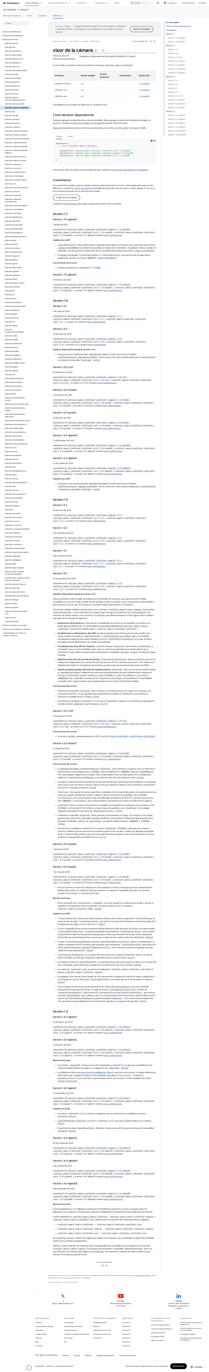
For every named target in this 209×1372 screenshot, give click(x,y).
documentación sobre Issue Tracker (78, 204)
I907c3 (61, 982)
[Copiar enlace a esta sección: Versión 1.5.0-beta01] (78, 867)
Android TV (97, 1338)
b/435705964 (136, 736)
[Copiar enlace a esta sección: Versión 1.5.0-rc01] (75, 711)
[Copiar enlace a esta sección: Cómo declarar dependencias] (96, 115)
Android (38, 1322)
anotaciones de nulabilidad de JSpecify (97, 1072)
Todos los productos (127, 1355)
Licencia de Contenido (142, 1275)
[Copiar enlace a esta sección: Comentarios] (73, 180)
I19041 (143, 1001)
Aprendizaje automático (73, 1326)
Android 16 (126, 1326)
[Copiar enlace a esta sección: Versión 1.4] (70, 1011)
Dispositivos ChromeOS (102, 1330)
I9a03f (148, 801)
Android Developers (60, 41)
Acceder (202, 3)
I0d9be (88, 697)
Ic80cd (124, 1068)
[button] (16, 36)
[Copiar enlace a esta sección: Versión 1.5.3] (69, 505)
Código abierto (41, 1334)
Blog (37, 1342)
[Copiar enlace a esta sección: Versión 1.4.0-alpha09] (79, 1161)
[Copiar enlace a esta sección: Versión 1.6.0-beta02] (79, 390)
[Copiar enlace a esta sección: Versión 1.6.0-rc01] (75, 367)
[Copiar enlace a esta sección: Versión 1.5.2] (69, 528)
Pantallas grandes (100, 1322)
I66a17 (138, 251)
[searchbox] (16, 23)
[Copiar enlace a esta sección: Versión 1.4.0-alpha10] (79, 1138)
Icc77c (104, 704)
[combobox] (142, 3)
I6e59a (72, 1131)
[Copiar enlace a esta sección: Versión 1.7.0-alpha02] (79, 219)
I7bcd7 (61, 1081)
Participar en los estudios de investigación (190, 1339)
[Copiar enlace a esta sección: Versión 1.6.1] (69, 306)
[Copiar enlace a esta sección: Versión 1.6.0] (69, 329)
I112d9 (92, 788)
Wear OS (96, 1326)
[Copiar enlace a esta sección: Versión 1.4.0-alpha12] (79, 1040)
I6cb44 (99, 972)
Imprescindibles (32, 3)
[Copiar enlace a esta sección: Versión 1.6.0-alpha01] (79, 458)
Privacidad (68, 1338)
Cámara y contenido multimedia (76, 1334)
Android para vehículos (102, 1334)
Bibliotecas (58, 16)
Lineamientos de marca (64, 1366)
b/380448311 (123, 736)
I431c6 (72, 1116)
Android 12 (126, 1342)
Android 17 (126, 1322)
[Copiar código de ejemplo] (154, 140)
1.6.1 (82, 84)
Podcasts (38, 1346)
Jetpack (24, 10)
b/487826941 (110, 258)
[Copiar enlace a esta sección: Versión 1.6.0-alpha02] (79, 435)
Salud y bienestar (70, 1330)
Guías (29, 16)
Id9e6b (137, 965)
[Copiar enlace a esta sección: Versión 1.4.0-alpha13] (79, 1017)
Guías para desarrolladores (161, 1329)
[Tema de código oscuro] (151, 140)
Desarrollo (81, 3)
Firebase (88, 1355)
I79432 (95, 697)
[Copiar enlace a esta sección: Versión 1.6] (70, 300)
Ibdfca (114, 736)
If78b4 (97, 268)
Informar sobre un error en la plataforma (191, 1323)
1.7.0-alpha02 (144, 84)
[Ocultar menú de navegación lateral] (29, 1367)
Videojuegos (69, 1322)
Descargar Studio (158, 1336)
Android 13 (126, 1338)
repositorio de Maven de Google (86, 123)
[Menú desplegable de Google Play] (108, 3)
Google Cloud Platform (105, 1355)
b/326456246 (71, 1081)
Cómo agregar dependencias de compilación (128, 170)
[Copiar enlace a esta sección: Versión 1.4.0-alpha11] (79, 1088)
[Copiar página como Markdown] (103, 51)
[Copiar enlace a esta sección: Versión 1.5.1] (69, 550)
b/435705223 (148, 736)
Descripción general (11, 16)
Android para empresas (44, 1326)
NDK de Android (157, 1340)
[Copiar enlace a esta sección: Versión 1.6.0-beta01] (78, 412)
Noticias (38, 1338)
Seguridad (39, 1330)
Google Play (100, 3)
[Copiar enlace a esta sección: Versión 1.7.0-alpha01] (79, 274)
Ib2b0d (149, 937)
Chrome (77, 1355)
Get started (9, 10)
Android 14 (126, 1334)
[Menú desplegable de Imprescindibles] (42, 3)
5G (65, 1342)
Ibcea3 (98, 909)
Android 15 (126, 1330)
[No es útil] (154, 41)
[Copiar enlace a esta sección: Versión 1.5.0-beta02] (78, 844)
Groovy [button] (59, 136)
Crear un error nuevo (66, 197)
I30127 (131, 958)
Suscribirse (178, 1366)
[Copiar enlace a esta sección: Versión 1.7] (70, 214)
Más (116, 3)
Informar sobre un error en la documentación (191, 1329)
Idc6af (90, 950)
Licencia (49, 1366)
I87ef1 (61, 1124)
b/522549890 (148, 251)
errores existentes (82, 188)
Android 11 (126, 1346)
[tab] (59, 136)
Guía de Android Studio (160, 1325)
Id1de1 (101, 258)
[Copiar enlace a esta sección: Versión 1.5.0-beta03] (79, 743)
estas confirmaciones (112, 235)
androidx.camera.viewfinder (64, 59)
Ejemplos (42, 16)
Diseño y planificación (58, 3)
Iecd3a (140, 777)
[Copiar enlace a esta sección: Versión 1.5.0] (69, 573)
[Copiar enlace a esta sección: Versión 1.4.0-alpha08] (79, 1183)
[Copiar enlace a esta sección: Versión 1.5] (70, 499)
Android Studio (188, 3)
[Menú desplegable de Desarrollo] (89, 3)
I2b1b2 (101, 924)
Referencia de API (158, 1333)
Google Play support (187, 1334)
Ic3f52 (96, 360)
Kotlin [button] (70, 136)
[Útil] (151, 41)
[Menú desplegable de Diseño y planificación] (70, 3)
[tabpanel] (104, 152)
